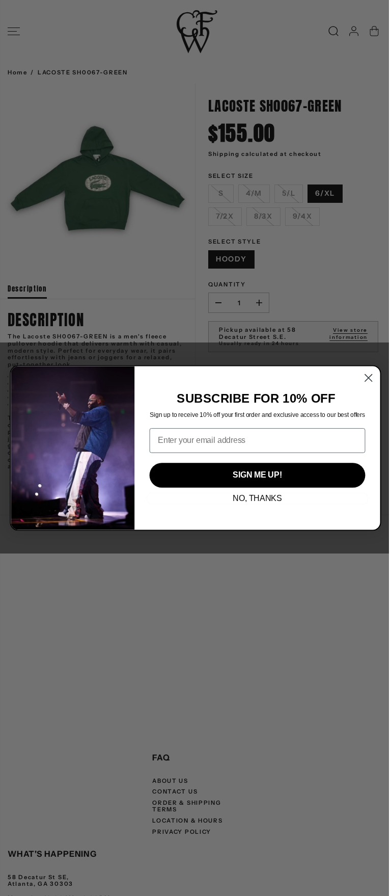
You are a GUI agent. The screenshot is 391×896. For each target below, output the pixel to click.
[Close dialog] (368, 377)
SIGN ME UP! (257, 475)
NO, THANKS (257, 498)
